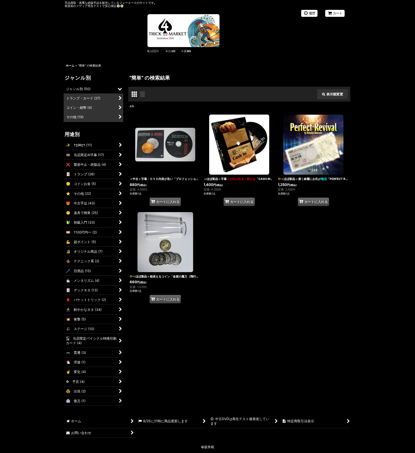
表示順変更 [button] (334, 94)
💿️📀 (120, 6)
